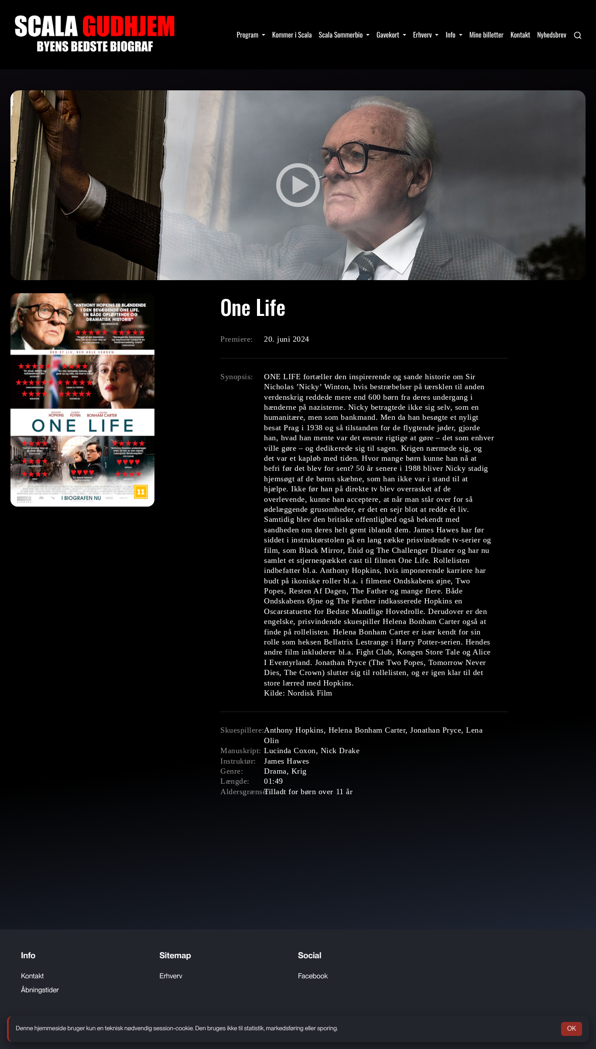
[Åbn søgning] (578, 34)
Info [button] (451, 34)
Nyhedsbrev (551, 34)
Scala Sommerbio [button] (341, 34)
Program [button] (248, 34)
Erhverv (171, 976)
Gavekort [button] (389, 34)
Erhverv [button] (423, 34)
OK (571, 1028)
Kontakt (520, 34)
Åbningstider (40, 990)
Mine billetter (486, 34)
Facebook (313, 976)
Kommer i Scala (292, 34)
